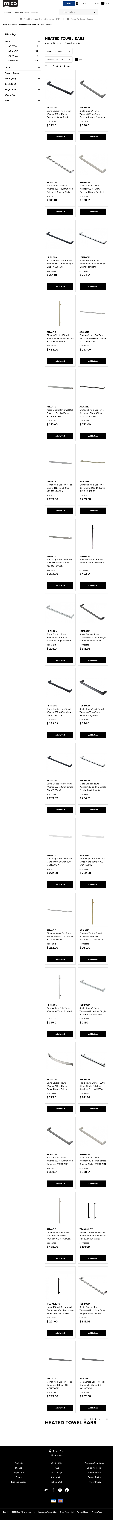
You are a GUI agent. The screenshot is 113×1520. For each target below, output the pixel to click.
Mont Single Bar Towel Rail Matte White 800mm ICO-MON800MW (59, 861)
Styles (18, 1477)
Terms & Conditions (94, 1463)
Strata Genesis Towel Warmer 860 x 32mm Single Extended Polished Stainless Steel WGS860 (93, 265)
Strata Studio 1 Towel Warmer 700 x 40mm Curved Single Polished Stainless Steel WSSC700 (59, 1087)
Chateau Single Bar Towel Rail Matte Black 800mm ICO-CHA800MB (92, 413)
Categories (7, 12)
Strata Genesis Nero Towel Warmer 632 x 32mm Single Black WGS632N (60, 786)
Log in (96, 3)
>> (68, 65)
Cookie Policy (94, 1477)
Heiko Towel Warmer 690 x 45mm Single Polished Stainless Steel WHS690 (92, 1086)
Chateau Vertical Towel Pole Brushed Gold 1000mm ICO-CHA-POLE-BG (60, 338)
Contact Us (56, 1463)
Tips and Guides (18, 1481)
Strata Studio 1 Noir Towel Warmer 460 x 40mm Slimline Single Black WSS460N (92, 713)
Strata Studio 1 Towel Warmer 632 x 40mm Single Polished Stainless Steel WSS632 (93, 1012)
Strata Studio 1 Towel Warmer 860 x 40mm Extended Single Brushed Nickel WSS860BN (92, 190)
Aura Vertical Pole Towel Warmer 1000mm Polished (59, 1009)
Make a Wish (56, 1481)
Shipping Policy (94, 1467)
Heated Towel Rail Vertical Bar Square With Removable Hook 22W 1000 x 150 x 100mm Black (60, 1312)
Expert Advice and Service (82, 19)
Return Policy (94, 1472)
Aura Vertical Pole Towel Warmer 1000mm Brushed (92, 561)
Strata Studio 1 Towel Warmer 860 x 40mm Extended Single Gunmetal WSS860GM (92, 115)
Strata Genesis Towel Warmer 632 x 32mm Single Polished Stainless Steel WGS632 (93, 788)
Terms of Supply (83, 1512)
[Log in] (104, 12)
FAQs (56, 1467)
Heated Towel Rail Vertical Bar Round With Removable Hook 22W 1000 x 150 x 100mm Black (93, 1237)
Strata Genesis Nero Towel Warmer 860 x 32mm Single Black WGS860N (60, 263)
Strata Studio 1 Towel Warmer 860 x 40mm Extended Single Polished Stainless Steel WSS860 (59, 639)
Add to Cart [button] (60, 137)
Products (18, 1463)
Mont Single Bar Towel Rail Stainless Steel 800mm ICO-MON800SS (59, 562)
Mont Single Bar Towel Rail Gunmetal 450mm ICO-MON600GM (59, 1385)
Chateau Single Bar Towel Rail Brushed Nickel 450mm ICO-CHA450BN (60, 936)
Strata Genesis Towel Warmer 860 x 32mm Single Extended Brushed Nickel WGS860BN (60, 190)
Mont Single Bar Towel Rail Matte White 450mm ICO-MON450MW (92, 861)
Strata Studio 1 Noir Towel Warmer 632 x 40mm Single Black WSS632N (60, 712)
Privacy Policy (94, 1481)
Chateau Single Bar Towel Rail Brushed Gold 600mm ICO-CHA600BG (92, 488)
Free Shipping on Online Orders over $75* (42, 19)
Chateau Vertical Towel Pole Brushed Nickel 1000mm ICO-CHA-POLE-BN (59, 1237)
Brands (18, 1467)
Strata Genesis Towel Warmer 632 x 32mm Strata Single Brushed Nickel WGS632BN (92, 1312)
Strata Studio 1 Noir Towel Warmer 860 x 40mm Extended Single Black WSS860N (59, 115)
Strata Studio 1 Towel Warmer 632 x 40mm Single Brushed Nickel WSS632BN (93, 1160)
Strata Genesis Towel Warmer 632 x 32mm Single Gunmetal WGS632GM (93, 637)
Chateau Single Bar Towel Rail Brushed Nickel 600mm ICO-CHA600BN (93, 338)
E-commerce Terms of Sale (47, 1512)
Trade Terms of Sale (67, 1512)
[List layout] (80, 59)
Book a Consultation (22, 12)
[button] (21, 19)
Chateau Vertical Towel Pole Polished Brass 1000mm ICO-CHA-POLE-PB (92, 938)
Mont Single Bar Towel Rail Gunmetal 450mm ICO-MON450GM (92, 1385)
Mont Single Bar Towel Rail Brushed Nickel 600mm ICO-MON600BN (59, 488)
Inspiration (34, 12)
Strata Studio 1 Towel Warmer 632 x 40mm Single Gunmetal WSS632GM (60, 1160)
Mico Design (57, 1472)
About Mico (56, 1477)
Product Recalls (97, 1512)
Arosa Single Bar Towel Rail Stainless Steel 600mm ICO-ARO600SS (60, 413)
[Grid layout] (76, 59)
